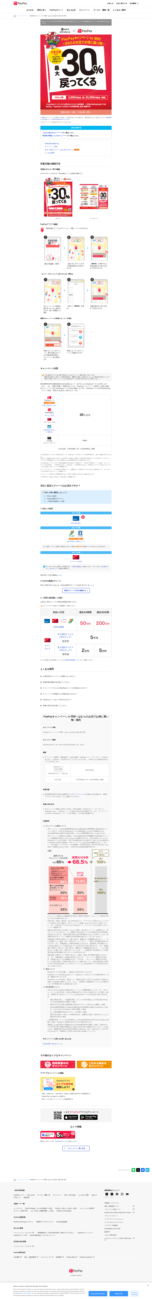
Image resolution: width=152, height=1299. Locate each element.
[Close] (148, 1285)
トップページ (18, 1208)
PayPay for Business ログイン (24, 1222)
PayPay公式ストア (60, 1141)
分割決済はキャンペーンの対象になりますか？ (59, 676)
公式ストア (17, 1197)
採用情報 (59, 1257)
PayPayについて (19, 1195)
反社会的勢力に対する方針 (112, 1228)
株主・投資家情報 (30, 1257)
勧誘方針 (107, 1232)
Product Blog (71, 1257)
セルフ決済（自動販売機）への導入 (42, 1211)
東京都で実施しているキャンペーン (54, 136)
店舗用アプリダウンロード (45, 1222)
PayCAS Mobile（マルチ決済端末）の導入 (39, 1208)
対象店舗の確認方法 (52, 143)
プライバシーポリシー (111, 1216)
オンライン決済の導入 (21, 1211)
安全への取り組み (70, 1195)
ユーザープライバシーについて (113, 1219)
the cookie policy (26, 1293)
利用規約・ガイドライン (111, 1203)
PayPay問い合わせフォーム (52, 1044)
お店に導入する (121, 3)
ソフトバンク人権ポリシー (112, 1209)
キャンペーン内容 (51, 146)
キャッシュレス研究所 (87, 1208)
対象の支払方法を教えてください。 (55, 705)
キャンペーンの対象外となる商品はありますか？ (60, 694)
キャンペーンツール (79, 794)
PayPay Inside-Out (86, 1257)
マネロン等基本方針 (110, 1235)
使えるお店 (71, 10)
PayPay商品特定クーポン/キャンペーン (43, 1235)
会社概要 (133, 3)
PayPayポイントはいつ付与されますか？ (57, 700)
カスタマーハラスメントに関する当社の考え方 (117, 1239)
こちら (60, 575)
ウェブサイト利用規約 (111, 1225)
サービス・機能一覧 (101, 10)
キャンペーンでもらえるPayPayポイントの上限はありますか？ (65, 688)
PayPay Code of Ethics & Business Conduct (117, 1212)
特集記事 (26, 1197)
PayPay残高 (58, 627)
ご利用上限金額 (76, 566)
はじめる (30, 10)
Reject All (118, 1294)
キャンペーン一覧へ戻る (76, 1148)
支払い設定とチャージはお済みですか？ (59, 150)
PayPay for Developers (64, 1211)
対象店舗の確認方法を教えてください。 (57, 682)
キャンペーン (84, 10)
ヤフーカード (48, 647)
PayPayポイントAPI (20, 1235)
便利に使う (41, 10)
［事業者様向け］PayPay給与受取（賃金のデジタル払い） (56, 1233)
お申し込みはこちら (49, 405)
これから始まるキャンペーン (52, 133)
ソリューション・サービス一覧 (24, 1233)
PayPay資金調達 (61, 1222)
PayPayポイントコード (85, 1233)
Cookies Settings (134, 1293)
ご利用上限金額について (72, 660)
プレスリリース (46, 1257)
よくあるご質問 (119, 10)
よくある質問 (49, 153)
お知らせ (110, 3)
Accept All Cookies (98, 1294)
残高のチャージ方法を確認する (75, 590)
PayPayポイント (56, 10)
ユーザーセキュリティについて (113, 1222)
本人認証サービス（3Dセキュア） (66, 635)
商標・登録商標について (111, 1206)
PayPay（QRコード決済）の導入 (66, 1208)
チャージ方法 (49, 415)
